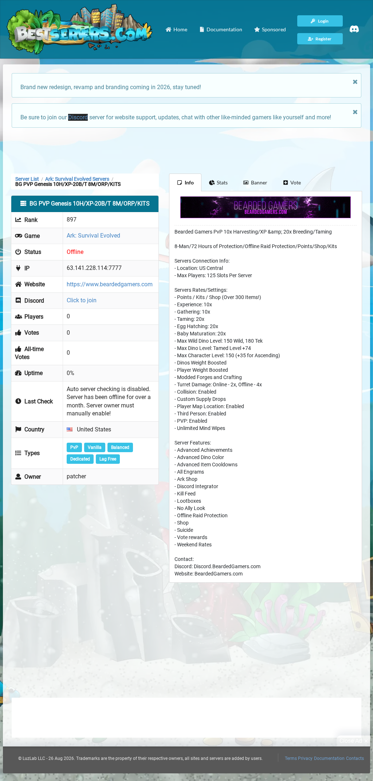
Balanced (120, 447)
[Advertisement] (186, 150)
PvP (74, 447)
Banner (259, 182)
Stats (222, 182)
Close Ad (350, 740)
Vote (295, 182)
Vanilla (95, 447)
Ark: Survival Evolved (93, 235)
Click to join (82, 300)
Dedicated (80, 459)
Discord (78, 117)
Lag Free (107, 459)
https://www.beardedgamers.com (110, 284)
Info (189, 182)
